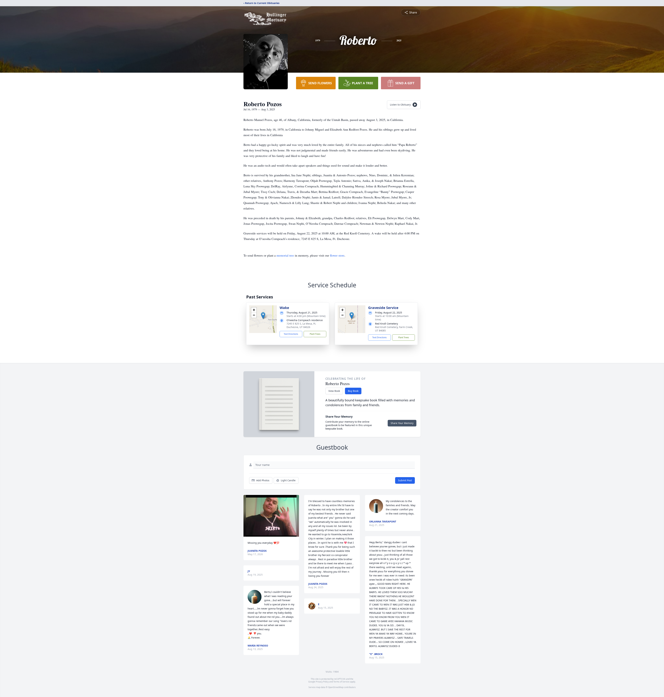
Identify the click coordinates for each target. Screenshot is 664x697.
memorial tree (285, 255)
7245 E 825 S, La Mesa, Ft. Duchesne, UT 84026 (301, 325)
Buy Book (353, 391)
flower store (337, 255)
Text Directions (291, 333)
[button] (263, 315)
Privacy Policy (322, 681)
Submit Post (405, 480)
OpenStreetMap (335, 687)
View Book (334, 391)
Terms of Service (341, 681)
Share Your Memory (402, 423)
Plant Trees (315, 333)
